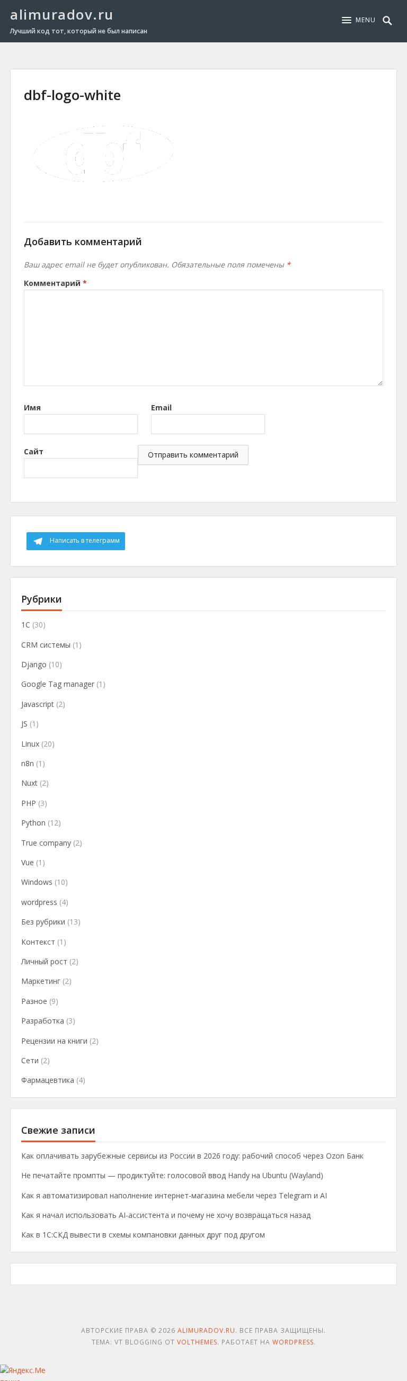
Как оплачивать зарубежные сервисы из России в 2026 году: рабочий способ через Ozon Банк (192, 1156)
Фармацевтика (47, 1080)
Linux (30, 744)
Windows (36, 882)
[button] (359, 20)
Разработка (42, 1021)
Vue (27, 862)
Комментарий (55, 283)
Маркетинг (40, 981)
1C (25, 625)
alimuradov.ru (62, 14)
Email (161, 407)
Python (33, 823)
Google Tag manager (57, 684)
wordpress (39, 902)
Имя (32, 407)
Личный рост (44, 961)
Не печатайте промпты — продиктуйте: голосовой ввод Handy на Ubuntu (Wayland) (172, 1175)
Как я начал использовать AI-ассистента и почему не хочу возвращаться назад (166, 1215)
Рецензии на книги (54, 1041)
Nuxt (29, 783)
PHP (28, 803)
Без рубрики (43, 922)
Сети (30, 1060)
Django (34, 664)
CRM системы (45, 645)
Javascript (37, 704)
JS (24, 724)
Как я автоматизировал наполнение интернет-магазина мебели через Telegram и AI (174, 1195)
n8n (27, 763)
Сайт (33, 451)
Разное (34, 1001)
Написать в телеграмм (85, 540)
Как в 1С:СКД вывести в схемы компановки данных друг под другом (143, 1235)
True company (46, 843)
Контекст (38, 942)
